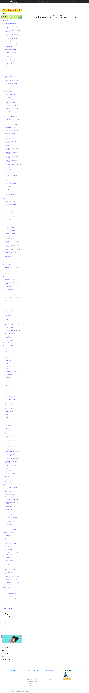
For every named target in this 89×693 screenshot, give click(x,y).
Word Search (48, 675)
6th (60, 4)
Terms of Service (13, 677)
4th (52, 4)
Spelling (29, 683)
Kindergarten (35, 4)
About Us (12, 670)
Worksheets (20, 4)
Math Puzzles (48, 677)
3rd (48, 4)
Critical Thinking (48, 679)
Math (29, 677)
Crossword (48, 673)
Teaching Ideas (30, 675)
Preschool (27, 4)
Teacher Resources (32, 670)
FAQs (11, 673)
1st (40, 4)
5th (56, 4)
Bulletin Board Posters (32, 679)
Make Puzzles (49, 670)
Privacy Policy (13, 675)
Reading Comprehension (32, 681)
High (70, 4)
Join (67, 678)
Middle (65, 4)
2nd (44, 4)
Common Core (30, 685)
